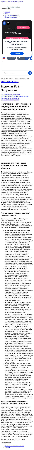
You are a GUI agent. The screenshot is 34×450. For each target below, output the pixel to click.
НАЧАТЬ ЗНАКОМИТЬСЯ (10, 82)
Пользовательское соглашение (14, 446)
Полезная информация (12, 15)
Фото (6, 13)
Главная (7, 12)
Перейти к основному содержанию (12, 1)
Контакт (7, 447)
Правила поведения (11, 17)
